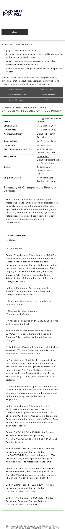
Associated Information (16, 94)
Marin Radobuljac (45, 149)
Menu (15, 32)
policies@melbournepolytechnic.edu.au (34, 84)
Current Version (16, 89)
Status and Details (47, 89)
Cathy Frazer (43, 156)
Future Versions (16, 100)
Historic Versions (48, 94)
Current (40, 121)
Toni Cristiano (43, 167)
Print (48, 100)
